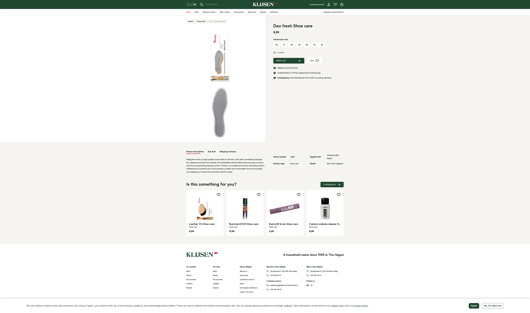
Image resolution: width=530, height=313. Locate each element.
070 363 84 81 (275, 289)
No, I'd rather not (492, 306)
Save (312, 60)
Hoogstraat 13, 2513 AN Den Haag (324, 271)
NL (188, 4)
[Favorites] (335, 4)
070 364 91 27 (275, 275)
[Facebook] (307, 285)
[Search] (202, 4)
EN (194, 4)
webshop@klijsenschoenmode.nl (284, 285)
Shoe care (201, 21)
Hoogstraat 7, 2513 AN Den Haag (283, 271)
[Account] (329, 4)
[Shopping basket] (342, 4)
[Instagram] (311, 285)
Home (191, 21)
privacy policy (361, 306)
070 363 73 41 (315, 275)
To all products (329, 184)
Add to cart (281, 60)
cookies (334, 306)
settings (288, 306)
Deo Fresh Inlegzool (217, 21)
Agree (474, 306)
